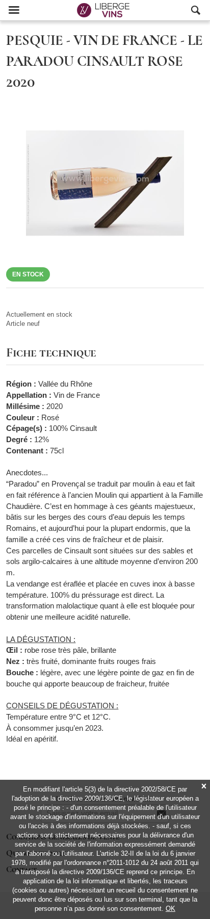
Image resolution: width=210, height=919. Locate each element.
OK (170, 908)
